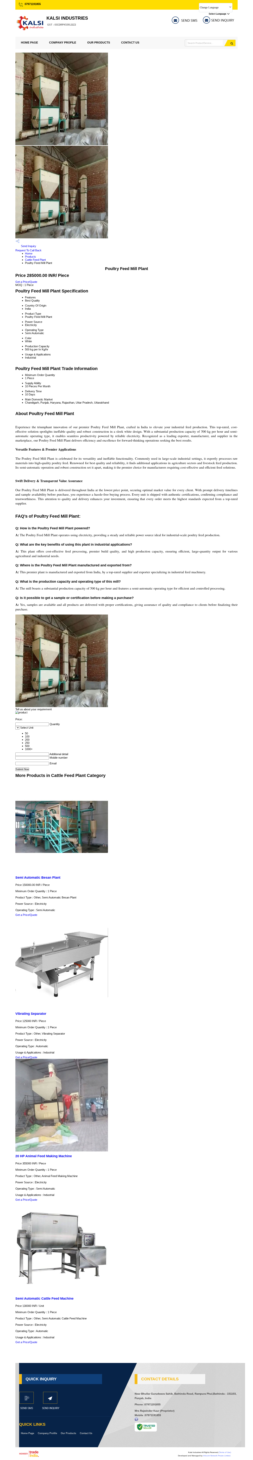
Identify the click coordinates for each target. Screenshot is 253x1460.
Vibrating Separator (30, 1013)
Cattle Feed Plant (35, 259)
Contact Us (130, 42)
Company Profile (62, 42)
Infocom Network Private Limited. (217, 1456)
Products (30, 256)
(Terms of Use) (225, 1452)
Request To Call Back (28, 250)
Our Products (98, 42)
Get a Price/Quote (26, 281)
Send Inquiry (28, 246)
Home (28, 253)
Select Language (217, 14)
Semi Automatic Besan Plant (37, 877)
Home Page (29, 42)
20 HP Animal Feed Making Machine (43, 1156)
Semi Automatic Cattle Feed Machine (44, 1298)
